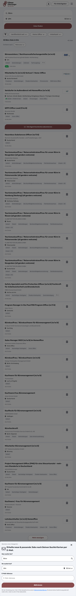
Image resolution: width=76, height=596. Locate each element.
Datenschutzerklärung (40, 590)
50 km (68, 568)
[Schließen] (71, 545)
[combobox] (37, 558)
